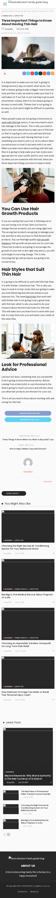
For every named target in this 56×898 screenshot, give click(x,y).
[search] (50, 4)
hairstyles (31, 296)
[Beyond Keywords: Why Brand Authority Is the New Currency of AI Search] (28, 757)
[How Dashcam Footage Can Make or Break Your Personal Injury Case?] (28, 672)
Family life (7, 15)
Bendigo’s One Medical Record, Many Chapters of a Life (27, 596)
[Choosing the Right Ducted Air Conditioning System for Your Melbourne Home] (28, 526)
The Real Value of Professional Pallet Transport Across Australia (35, 792)
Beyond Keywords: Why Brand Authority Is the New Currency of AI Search (28, 777)
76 (53, 651)
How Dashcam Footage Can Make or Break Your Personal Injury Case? (25, 693)
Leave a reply (12, 493)
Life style (19, 15)
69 (53, 699)
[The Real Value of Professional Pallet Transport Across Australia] (11, 795)
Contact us (22, 891)
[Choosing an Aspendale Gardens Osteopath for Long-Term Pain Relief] (28, 624)
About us (34, 891)
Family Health (21, 589)
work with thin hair (11, 122)
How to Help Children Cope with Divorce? (28, 448)
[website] (4, 481)
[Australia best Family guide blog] (28, 1)
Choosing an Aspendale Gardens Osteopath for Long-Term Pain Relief (26, 645)
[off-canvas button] (5, 4)
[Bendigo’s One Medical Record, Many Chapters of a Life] (28, 575)
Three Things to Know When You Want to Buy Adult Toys (28, 439)
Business (8, 540)
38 (53, 553)
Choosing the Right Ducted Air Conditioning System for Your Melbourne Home (25, 547)
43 (53, 602)
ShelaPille (9, 29)
